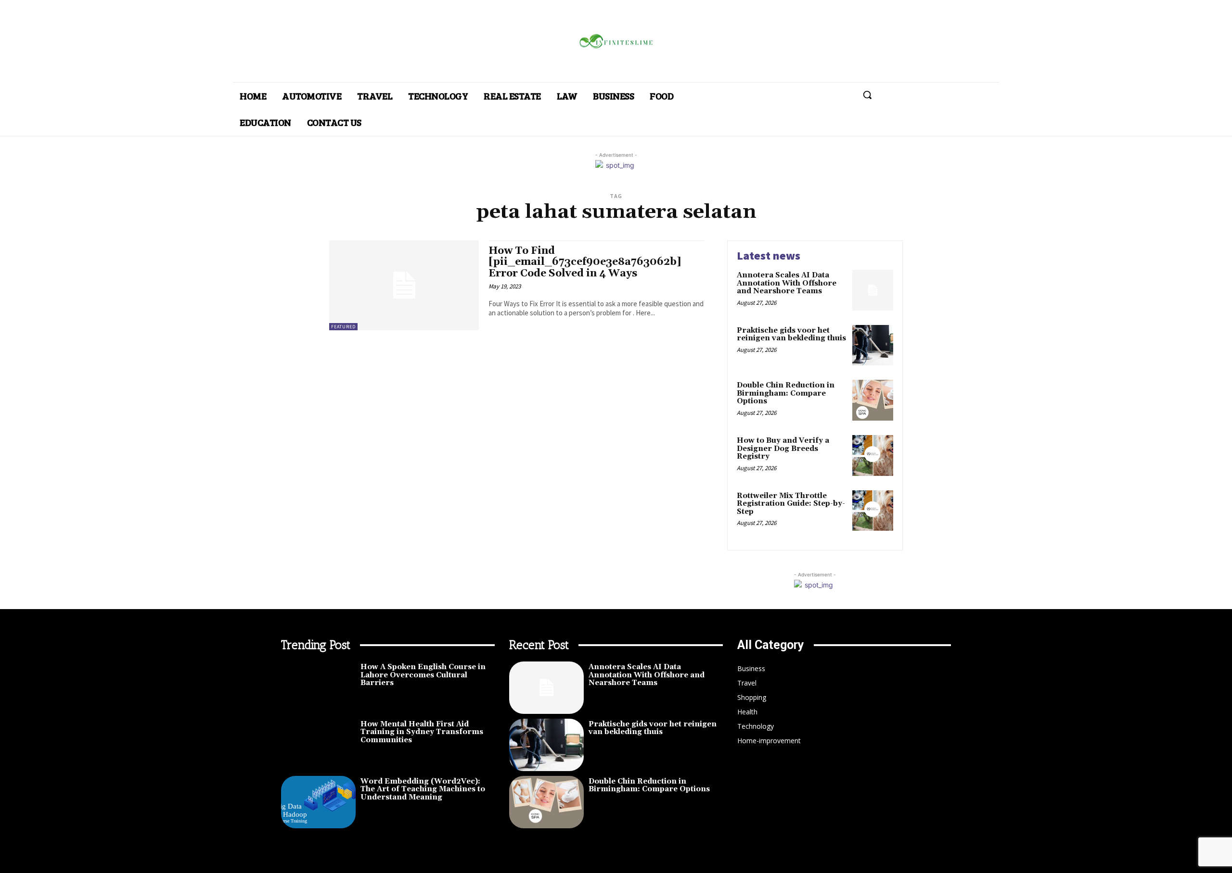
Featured (343, 327)
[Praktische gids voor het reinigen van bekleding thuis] (872, 345)
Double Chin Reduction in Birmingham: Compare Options (785, 393)
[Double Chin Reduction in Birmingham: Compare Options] (872, 400)
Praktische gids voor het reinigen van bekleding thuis (791, 334)
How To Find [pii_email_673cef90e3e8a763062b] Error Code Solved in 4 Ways (584, 262)
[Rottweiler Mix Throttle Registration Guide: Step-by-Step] (872, 510)
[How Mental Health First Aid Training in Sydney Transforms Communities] (318, 745)
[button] (867, 94)
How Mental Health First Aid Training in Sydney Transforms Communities (421, 732)
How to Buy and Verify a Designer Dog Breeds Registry (783, 448)
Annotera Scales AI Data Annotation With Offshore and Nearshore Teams (786, 283)
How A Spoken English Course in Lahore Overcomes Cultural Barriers (423, 674)
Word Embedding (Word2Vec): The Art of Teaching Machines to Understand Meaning (422, 789)
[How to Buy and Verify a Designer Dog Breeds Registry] (872, 455)
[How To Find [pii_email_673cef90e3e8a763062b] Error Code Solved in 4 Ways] (404, 285)
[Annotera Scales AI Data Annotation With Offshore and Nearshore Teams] (872, 290)
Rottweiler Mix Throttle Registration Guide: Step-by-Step (791, 503)
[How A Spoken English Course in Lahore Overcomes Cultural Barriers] (318, 687)
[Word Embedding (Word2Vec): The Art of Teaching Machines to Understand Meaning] (318, 802)
